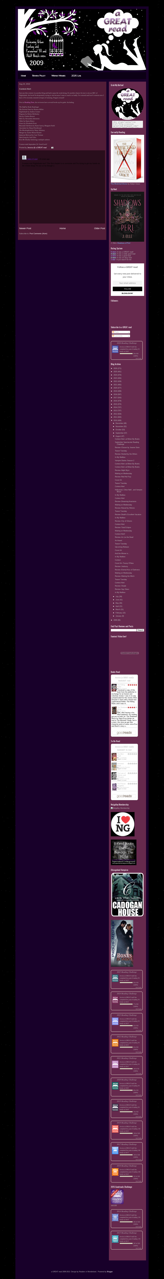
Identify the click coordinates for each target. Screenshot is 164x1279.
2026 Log (76, 75)
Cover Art (118, 480)
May (117, 603)
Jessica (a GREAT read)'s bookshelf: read (124, 679)
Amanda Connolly (124, 778)
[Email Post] (52, 148)
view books (138, 358)
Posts (116, 332)
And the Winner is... (122, 553)
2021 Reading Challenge (127, 1058)
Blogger (109, 1272)
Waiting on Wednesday (123, 473)
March (118, 609)
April (117, 606)
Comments (118, 336)
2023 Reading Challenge (127, 1015)
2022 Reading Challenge (127, 1036)
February (119, 613)
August (118, 436)
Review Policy (38, 75)
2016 (116, 401)
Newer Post (25, 228)
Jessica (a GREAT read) (127, 347)
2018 (116, 394)
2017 (116, 398)
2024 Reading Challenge (127, 993)
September (120, 433)
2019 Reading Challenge (127, 1101)
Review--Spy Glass (122, 589)
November (120, 426)
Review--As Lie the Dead (124, 537)
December (120, 423)
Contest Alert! (120, 534)
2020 (116, 388)
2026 (116, 368)
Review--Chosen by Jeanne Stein (127, 447)
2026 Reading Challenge (127, 343)
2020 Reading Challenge (127, 1079)
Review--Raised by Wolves (125, 508)
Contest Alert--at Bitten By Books (127, 439)
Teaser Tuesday (121, 451)
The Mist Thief (120, 755)
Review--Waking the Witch (124, 576)
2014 (116, 407)
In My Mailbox (120, 457)
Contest (118, 560)
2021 (116, 385)
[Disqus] (62, 187)
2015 (116, 404)
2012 (116, 414)
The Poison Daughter (121, 785)
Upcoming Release (122, 547)
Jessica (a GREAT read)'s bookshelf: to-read (124, 748)
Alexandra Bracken (124, 767)
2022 (116, 381)
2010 (116, 420)
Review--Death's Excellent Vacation (128, 514)
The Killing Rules (121, 686)
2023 (116, 378)
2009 (116, 620)
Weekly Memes (58, 75)
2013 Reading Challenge (127, 1232)
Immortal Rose (120, 765)
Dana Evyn (122, 711)
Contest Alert (120, 486)
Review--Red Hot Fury (123, 477)
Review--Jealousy (121, 566)
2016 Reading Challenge (127, 1165)
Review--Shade (120, 586)
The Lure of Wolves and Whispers (121, 775)
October (119, 430)
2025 (116, 372)
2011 (116, 417)
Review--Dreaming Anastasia (125, 501)
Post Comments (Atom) (38, 234)
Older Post (99, 228)
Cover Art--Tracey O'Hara (124, 563)
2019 (116, 391)
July (117, 596)
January (119, 616)
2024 (116, 375)
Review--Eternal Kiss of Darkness (127, 570)
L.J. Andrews (122, 757)
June (118, 600)
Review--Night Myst (122, 470)
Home (23, 75)
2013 (116, 411)
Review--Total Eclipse (123, 527)
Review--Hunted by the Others (126, 454)
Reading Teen (29, 102)
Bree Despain (123, 688)
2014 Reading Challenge (127, 1211)
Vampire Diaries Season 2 (124, 460)
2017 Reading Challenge (127, 1144)
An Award (118, 540)
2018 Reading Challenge (127, 1122)
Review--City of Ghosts (123, 521)
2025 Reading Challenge (127, 972)
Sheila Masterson (124, 787)
